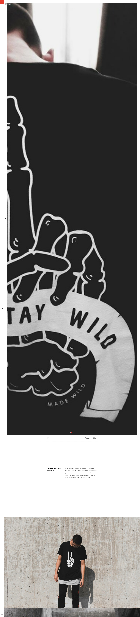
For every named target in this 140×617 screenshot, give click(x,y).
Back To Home (8, 4)
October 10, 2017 (87, 438)
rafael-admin (95, 438)
